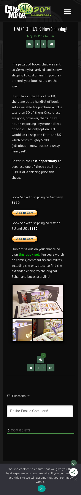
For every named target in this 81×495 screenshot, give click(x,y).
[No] (75, 479)
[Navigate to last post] (51, 44)
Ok (42, 488)
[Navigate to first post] (29, 44)
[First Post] (30, 367)
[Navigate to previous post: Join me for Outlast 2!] (37, 44)
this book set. (30, 254)
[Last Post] (50, 367)
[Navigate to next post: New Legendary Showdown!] (43, 44)
